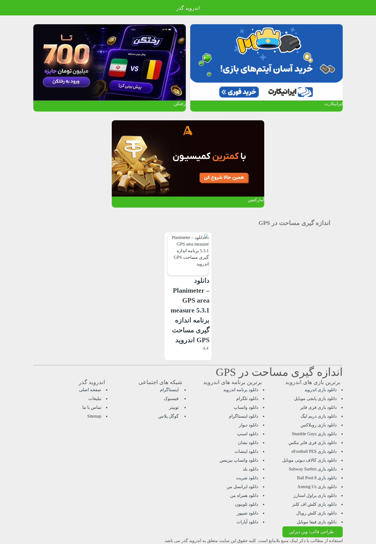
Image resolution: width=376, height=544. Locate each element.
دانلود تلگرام (247, 398)
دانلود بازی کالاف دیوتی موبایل (309, 460)
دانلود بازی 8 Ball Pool (317, 477)
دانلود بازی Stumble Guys (314, 433)
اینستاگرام (170, 389)
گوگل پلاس (169, 416)
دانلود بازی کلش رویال (316, 513)
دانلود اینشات (246, 451)
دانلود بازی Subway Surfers (313, 469)
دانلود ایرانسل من (242, 486)
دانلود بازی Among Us (317, 486)
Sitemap (94, 416)
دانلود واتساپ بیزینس (239, 460)
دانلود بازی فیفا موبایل (317, 521)
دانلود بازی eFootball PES (314, 451)
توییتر (174, 407)
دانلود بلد (250, 469)
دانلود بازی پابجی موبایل (315, 398)
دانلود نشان (248, 442)
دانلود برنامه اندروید (240, 389)
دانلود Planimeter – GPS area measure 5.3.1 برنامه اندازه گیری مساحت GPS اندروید (190, 310)
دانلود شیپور (247, 513)
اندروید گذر (188, 8)
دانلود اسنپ (247, 433)
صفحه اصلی (90, 389)
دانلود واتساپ (246, 407)
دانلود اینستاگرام (243, 416)
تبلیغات (94, 398)
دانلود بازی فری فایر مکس (312, 442)
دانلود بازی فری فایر (318, 407)
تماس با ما (91, 407)
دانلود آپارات (247, 521)
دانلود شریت (247, 477)
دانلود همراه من (244, 495)
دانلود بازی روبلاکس (319, 425)
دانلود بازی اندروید (320, 389)
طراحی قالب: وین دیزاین (311, 531)
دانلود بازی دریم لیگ (319, 416)
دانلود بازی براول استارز (315, 495)
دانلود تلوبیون (246, 504)
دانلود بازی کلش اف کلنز (314, 504)
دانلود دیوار (248, 425)
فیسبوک (172, 398)
